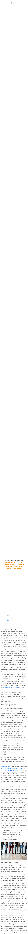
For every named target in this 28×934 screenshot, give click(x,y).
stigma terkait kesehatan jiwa (10, 687)
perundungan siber (5, 766)
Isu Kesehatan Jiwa (9, 560)
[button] (8, 624)
